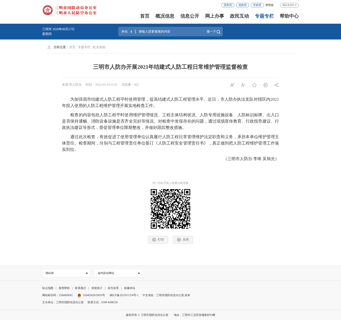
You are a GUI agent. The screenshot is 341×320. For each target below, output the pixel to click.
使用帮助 (64, 288)
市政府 (257, 5)
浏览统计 (96, 288)
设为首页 (113, 288)
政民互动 (239, 16)
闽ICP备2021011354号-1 (124, 295)
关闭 (186, 239)
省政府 (242, 5)
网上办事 (214, 16)
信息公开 (189, 16)
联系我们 (80, 288)
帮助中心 (289, 16)
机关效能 (99, 47)
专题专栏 (264, 16)
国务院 (228, 5)
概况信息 (165, 16)
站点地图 (47, 288)
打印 (161, 239)
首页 (145, 16)
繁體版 (269, 5)
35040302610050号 (94, 295)
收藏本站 (129, 288)
